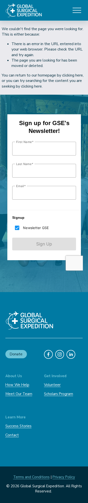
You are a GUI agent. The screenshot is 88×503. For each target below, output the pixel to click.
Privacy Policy (64, 477)
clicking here (72, 75)
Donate (16, 354)
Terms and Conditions (31, 477)
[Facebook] (48, 354)
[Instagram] (59, 354)
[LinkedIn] (70, 354)
